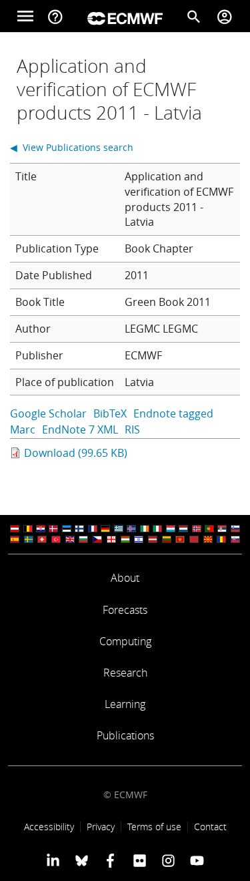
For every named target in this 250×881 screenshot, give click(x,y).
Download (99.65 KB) (75, 453)
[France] (92, 528)
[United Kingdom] (70, 539)
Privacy (101, 826)
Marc (22, 429)
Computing (125, 641)
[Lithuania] (166, 539)
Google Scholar (48, 413)
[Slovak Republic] (235, 539)
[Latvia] (152, 539)
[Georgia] (111, 539)
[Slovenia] (235, 528)
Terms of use (154, 826)
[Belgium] (28, 528)
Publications (125, 735)
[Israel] (138, 539)
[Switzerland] (42, 539)
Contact (210, 826)
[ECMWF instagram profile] (168, 860)
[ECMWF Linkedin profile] (52, 860)
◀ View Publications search (71, 147)
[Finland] (79, 528)
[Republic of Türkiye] (56, 539)
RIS (132, 429)
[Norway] (196, 528)
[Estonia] (66, 528)
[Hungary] (125, 539)
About (125, 577)
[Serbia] (222, 528)
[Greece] (118, 528)
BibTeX (110, 413)
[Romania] (221, 539)
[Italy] (157, 528)
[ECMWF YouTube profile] (197, 860)
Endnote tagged (173, 413)
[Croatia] (40, 528)
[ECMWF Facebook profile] (110, 860)
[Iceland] (131, 528)
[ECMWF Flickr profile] (139, 860)
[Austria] (14, 528)
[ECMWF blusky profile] (81, 860)
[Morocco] (194, 539)
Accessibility (49, 826)
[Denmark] (53, 528)
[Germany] (105, 528)
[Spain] (14, 539)
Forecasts (125, 609)
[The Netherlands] (183, 528)
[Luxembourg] (170, 528)
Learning (125, 704)
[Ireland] (144, 528)
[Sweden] (28, 539)
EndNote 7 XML (80, 429)
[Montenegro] (180, 539)
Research (125, 672)
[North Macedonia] (208, 539)
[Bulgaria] (83, 539)
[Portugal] (209, 528)
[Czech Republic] (97, 539)
